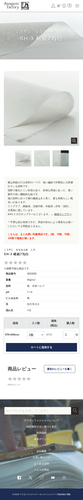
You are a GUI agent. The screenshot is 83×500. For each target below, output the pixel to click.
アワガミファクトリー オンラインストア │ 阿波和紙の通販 (45, 494)
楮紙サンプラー (63, 214)
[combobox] (37, 411)
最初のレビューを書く (59, 369)
